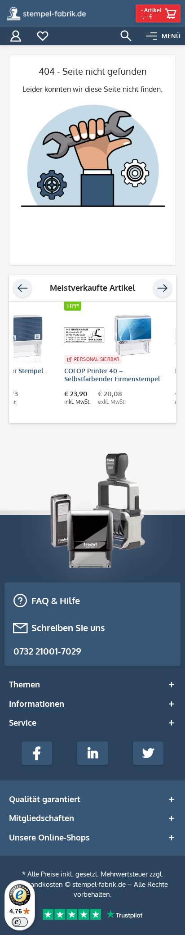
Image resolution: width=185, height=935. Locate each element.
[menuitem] (163, 36)
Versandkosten (40, 884)
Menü (171, 36)
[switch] (20, 922)
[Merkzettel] (42, 36)
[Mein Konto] (15, 36)
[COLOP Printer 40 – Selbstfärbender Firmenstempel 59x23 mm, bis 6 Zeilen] (64, 335)
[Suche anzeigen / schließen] (126, 36)
